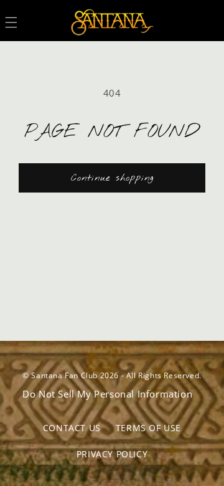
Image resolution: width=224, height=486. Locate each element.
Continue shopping (112, 178)
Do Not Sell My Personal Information (107, 394)
